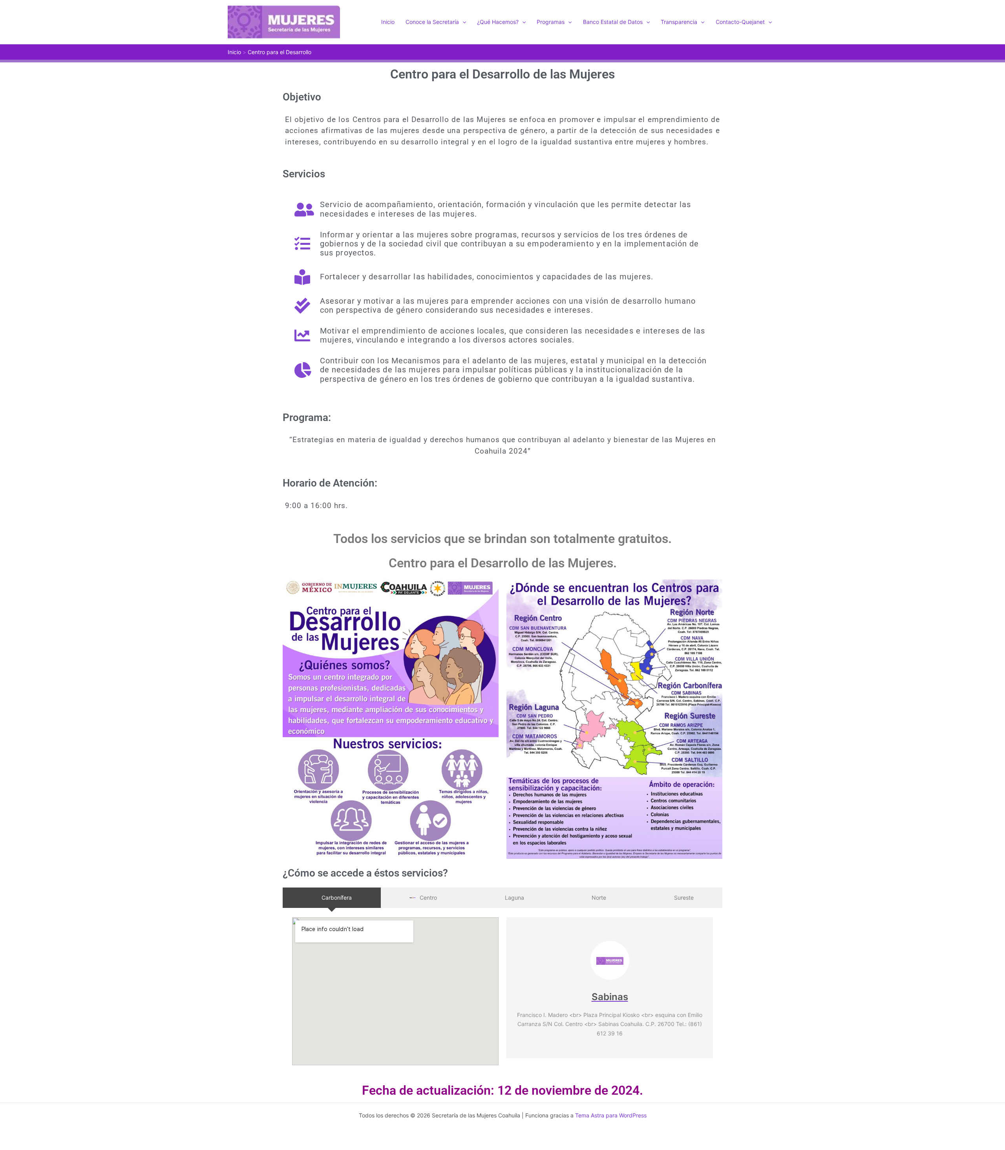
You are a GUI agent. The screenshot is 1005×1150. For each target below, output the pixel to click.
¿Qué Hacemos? (498, 21)
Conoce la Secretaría (432, 21)
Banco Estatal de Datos (613, 21)
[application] (462, 22)
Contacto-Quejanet (740, 21)
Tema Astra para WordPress (611, 1115)
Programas (551, 21)
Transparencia (679, 21)
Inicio (388, 21)
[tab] (332, 898)
